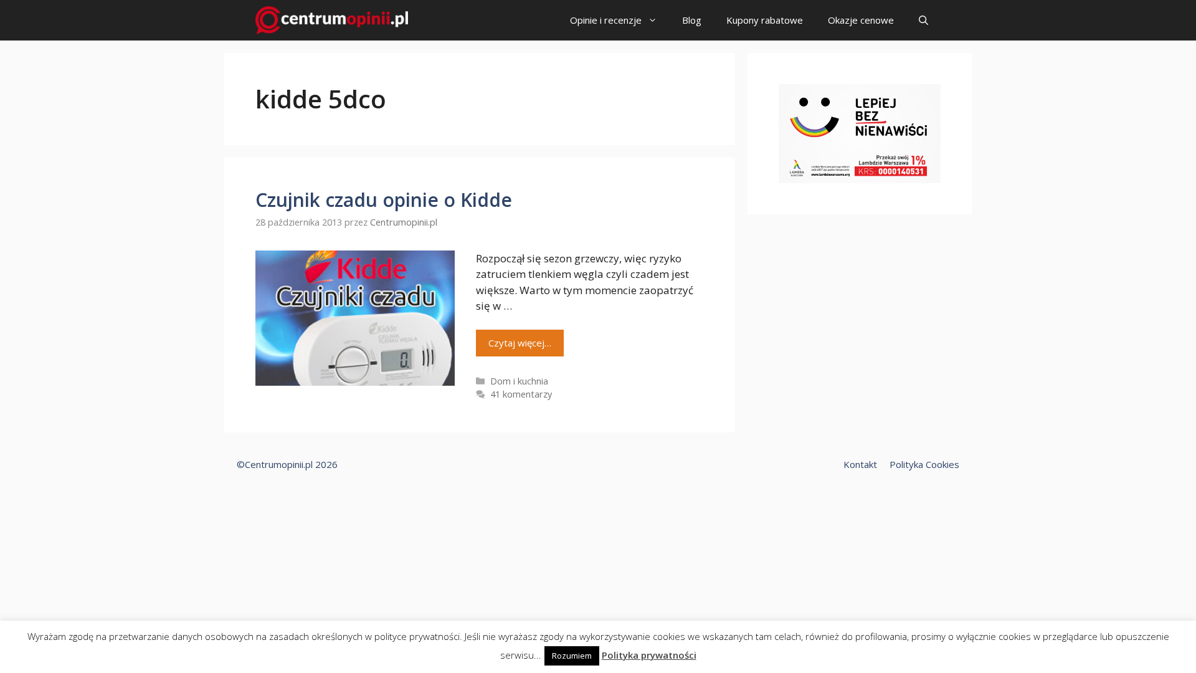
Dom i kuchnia (519, 381)
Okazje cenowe (861, 20)
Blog (691, 20)
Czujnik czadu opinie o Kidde (383, 199)
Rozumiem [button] (572, 655)
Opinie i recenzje (606, 20)
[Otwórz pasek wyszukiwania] (923, 20)
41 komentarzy (521, 394)
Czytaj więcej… (519, 342)
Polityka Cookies (924, 464)
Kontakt (860, 464)
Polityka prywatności (649, 655)
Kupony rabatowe (764, 20)
